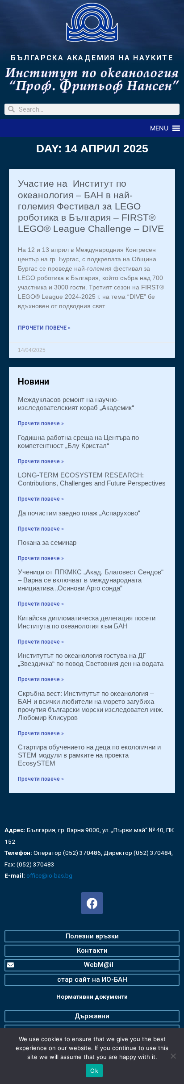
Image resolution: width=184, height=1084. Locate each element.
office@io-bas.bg (49, 875)
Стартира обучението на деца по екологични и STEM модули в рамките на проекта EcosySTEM (89, 755)
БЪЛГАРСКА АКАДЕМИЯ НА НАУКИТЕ (92, 58)
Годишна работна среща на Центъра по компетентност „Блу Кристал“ (78, 441)
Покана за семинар (47, 542)
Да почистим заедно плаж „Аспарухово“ (79, 513)
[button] (159, 128)
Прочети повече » (44, 328)
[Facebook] (92, 903)
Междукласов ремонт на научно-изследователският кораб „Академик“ (76, 403)
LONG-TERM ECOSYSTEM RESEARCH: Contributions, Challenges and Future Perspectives (92, 479)
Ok (94, 1070)
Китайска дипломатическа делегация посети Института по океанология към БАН (86, 622)
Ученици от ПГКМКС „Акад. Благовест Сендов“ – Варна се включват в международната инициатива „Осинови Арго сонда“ (90, 580)
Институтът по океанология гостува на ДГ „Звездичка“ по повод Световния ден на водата (90, 659)
